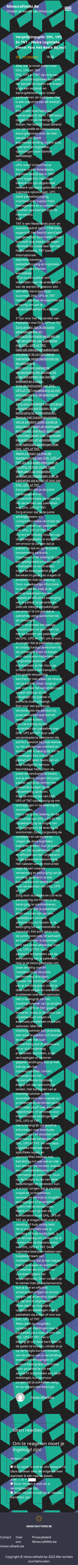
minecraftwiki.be (23, 6)
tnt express (30, 57)
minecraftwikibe (42, 1397)
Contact (5, 1537)
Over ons (19, 1539)
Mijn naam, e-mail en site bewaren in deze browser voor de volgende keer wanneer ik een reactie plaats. (38, 1471)
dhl (18, 57)
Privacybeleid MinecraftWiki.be (44, 1539)
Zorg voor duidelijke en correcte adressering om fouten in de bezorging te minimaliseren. (39, 408)
